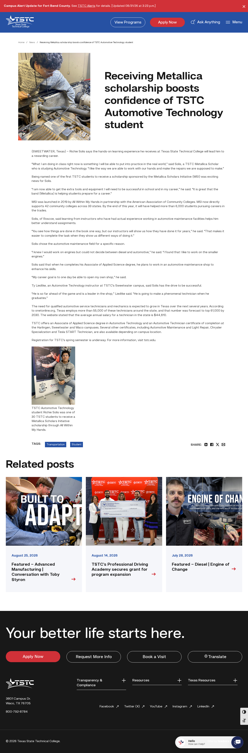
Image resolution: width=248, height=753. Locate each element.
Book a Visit (154, 657)
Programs (128, 22)
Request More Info (94, 657)
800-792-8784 (17, 711)
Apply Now (167, 22)
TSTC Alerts (86, 6)
